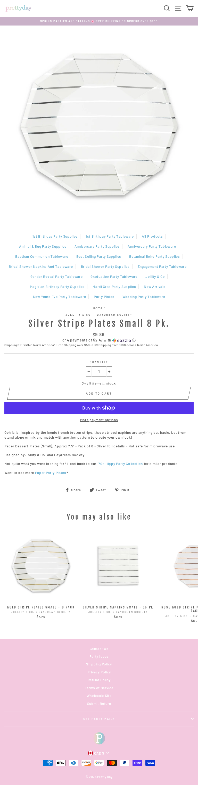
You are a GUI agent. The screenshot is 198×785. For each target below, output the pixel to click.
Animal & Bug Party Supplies (42, 246)
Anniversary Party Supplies (97, 246)
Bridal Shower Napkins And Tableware (41, 266)
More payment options (99, 419)
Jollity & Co (155, 276)
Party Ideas (99, 656)
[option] (99, 21)
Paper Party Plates (50, 472)
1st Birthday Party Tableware (110, 236)
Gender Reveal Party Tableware (56, 276)
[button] (99, 340)
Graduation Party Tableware (113, 276)
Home (98, 308)
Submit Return (99, 703)
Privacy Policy (99, 672)
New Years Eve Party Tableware (59, 296)
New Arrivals (154, 286)
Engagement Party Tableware (162, 266)
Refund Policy (99, 680)
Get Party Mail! (99, 718)
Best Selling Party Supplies (98, 256)
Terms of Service (99, 688)
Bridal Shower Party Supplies (105, 266)
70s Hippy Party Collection (120, 463)
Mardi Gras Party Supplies (114, 286)
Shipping (10, 345)
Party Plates (104, 296)
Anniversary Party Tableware (152, 246)
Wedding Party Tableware (143, 296)
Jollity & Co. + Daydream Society (99, 314)
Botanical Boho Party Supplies (154, 256)
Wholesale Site (99, 695)
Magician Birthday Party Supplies (57, 286)
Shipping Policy (99, 664)
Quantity (99, 362)
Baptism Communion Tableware (41, 256)
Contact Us (99, 648)
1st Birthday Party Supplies (55, 236)
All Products (152, 236)
